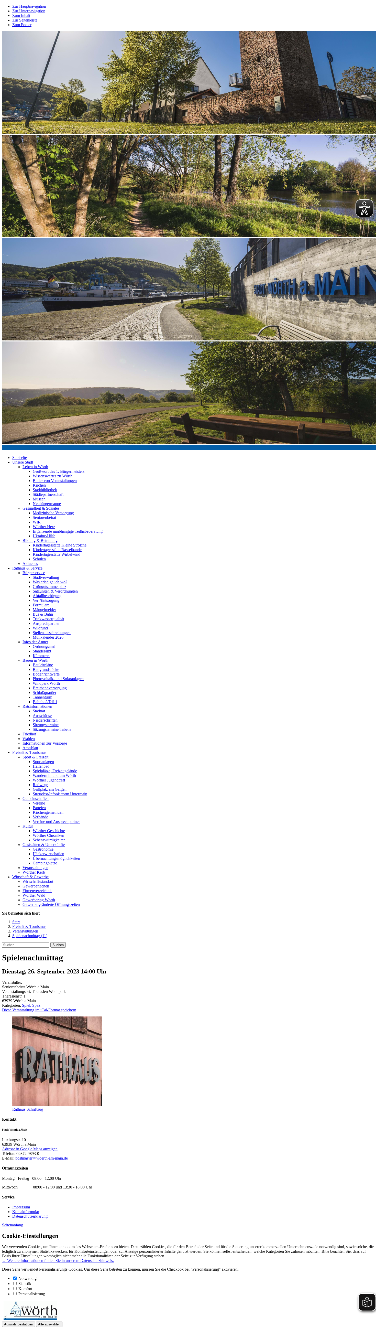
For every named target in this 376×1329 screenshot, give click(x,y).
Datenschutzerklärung (30, 1216)
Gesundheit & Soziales (41, 508)
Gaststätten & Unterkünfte (44, 844)
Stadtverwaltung (46, 577)
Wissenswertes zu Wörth (52, 476)
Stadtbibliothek (45, 490)
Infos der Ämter (35, 642)
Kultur (28, 826)
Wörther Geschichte (49, 831)
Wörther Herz (44, 526)
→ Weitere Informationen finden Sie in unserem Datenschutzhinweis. (58, 1260)
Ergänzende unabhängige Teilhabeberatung (68, 531)
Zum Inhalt (21, 15)
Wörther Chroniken (48, 835)
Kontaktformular (25, 1211)
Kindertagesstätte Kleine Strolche (59, 545)
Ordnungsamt (44, 646)
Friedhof (29, 734)
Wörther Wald (34, 895)
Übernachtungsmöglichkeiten (56, 858)
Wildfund (40, 628)
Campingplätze (45, 863)
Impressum (21, 1207)
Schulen (39, 559)
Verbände (40, 817)
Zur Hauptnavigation (29, 6)
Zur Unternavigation (28, 11)
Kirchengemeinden (48, 812)
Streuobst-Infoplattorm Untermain (60, 794)
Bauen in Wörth (35, 660)
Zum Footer (21, 25)
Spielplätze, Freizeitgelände (55, 771)
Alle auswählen (49, 1324)
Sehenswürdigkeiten (49, 840)
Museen (39, 499)
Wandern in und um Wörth (54, 775)
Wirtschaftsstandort (38, 881)
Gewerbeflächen (36, 886)
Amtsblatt (30, 748)
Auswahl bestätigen (18, 1324)
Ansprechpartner (46, 623)
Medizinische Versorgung (53, 513)
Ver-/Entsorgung (46, 600)
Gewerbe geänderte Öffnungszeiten (51, 904)
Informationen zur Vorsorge (45, 743)
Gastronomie (43, 849)
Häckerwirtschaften (48, 854)
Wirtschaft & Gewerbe (30, 877)
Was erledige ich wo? (50, 582)
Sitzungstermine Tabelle (52, 729)
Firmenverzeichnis (37, 890)
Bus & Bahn (43, 614)
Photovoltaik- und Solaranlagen (58, 679)
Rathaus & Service (27, 568)
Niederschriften (45, 720)
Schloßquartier (44, 692)
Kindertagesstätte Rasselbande (57, 550)
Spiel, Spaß (31, 1005)
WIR (37, 522)
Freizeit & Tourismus (29, 752)
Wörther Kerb (34, 872)
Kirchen (39, 485)
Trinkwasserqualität (48, 619)
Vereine (39, 803)
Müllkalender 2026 (48, 637)
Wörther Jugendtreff (49, 780)
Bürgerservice (34, 573)
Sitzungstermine (46, 725)
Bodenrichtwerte (46, 674)
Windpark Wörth (46, 683)
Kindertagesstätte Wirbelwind (56, 554)
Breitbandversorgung (50, 688)
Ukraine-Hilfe (44, 536)
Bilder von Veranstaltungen (55, 480)
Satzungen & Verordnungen (55, 591)
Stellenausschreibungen (52, 632)
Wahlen (29, 738)
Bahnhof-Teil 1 (45, 702)
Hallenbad (41, 766)
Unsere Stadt (22, 462)
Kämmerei (41, 655)
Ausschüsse (42, 715)
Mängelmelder (44, 609)
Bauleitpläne (43, 665)
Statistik (24, 1283)
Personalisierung (31, 1294)
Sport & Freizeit (35, 757)
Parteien (39, 808)
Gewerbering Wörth (39, 900)
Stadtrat (39, 711)
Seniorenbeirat (44, 517)
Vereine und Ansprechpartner (56, 821)
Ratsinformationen (37, 706)
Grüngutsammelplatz (49, 586)
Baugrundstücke (46, 669)
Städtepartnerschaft (48, 494)
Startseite (19, 457)
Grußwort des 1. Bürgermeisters (58, 471)
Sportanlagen (43, 761)
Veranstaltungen (35, 867)
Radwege (40, 785)
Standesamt (42, 651)
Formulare (41, 605)
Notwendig (27, 1278)
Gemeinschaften (36, 798)
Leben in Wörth (35, 467)
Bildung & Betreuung (40, 540)
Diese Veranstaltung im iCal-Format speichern (39, 1010)
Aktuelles (30, 563)
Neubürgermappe (47, 503)
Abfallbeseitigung (47, 596)
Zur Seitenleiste (24, 20)
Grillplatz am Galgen (50, 789)
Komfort (25, 1289)
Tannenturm (42, 697)
